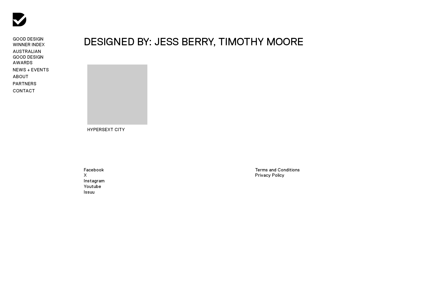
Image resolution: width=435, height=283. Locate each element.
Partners (24, 83)
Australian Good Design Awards (28, 57)
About (20, 76)
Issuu (89, 191)
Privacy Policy (269, 175)
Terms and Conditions (277, 169)
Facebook (94, 169)
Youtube (92, 186)
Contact (24, 90)
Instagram (94, 180)
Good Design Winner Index (29, 41)
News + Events (31, 69)
